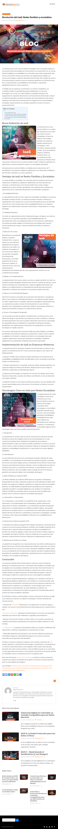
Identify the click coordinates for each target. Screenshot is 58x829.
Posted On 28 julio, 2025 (26, 738)
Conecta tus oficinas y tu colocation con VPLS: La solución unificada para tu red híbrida (38, 779)
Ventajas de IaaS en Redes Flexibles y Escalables (15, 114)
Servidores (6, 14)
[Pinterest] (44, 827)
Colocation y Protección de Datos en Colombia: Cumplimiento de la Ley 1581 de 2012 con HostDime (38, 796)
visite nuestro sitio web (24, 657)
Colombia (39, 719)
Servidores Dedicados (10, 613)
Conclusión (7, 118)
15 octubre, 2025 (34, 803)
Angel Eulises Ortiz (20, 20)
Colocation (15, 605)
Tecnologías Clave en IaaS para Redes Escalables (15, 117)
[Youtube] (49, 827)
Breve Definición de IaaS (10, 112)
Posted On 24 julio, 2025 (26, 756)
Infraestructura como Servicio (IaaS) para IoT (26, 666)
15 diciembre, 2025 (7, 784)
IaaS (51, 642)
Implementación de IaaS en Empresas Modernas (15, 115)
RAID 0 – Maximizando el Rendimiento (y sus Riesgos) (34, 753)
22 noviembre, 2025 (35, 785)
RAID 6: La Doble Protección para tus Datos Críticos (38, 734)
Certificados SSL (8, 627)
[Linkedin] (46, 827)
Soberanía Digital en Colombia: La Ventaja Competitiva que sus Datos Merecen (37, 715)
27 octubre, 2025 (6, 794)
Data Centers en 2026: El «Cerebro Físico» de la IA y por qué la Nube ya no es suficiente (10, 779)
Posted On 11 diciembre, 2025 (27, 719)
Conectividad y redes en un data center (10, 791)
